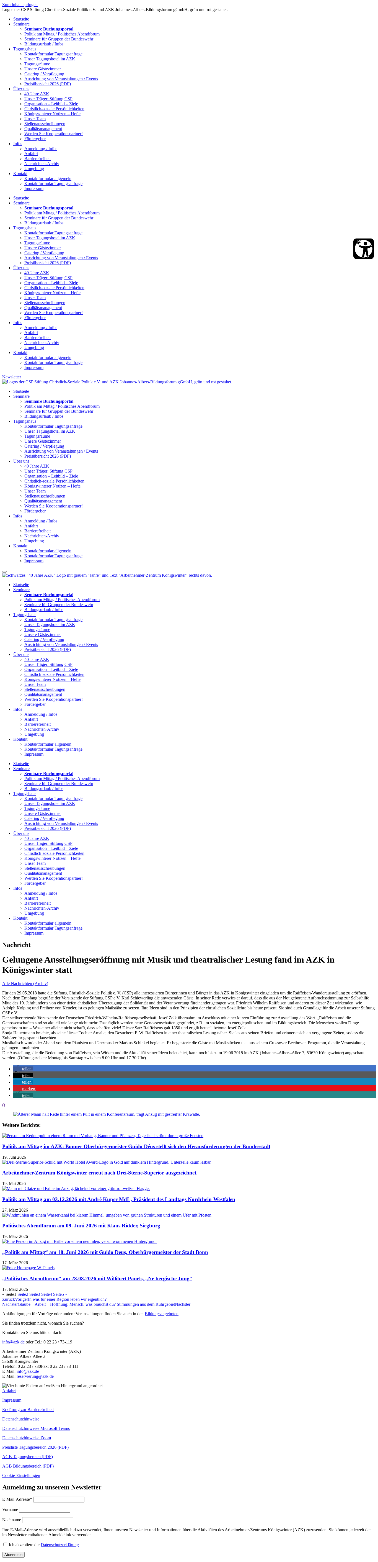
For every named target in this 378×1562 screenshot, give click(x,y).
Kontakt (20, 173)
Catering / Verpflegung (44, 73)
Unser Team (35, 118)
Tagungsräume (37, 63)
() (3, 1104)
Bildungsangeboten (161, 1313)
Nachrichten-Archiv (41, 163)
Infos (17, 143)
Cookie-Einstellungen (21, 1475)
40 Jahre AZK (36, 93)
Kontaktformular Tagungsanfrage (53, 54)
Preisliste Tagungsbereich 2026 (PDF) (35, 1447)
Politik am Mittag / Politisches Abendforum (62, 34)
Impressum (33, 188)
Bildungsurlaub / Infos (43, 44)
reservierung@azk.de (35, 1376)
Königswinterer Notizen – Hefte (52, 113)
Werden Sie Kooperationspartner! (53, 133)
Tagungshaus (24, 49)
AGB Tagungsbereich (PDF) (27, 1456)
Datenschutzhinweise (20, 1419)
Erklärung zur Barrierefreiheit (28, 1409)
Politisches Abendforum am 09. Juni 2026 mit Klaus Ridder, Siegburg (81, 1225)
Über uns (21, 88)
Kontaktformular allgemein (47, 178)
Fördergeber (35, 138)
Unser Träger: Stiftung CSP (48, 98)
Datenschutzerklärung (60, 1544)
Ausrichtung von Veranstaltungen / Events (61, 78)
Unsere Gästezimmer (42, 68)
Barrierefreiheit (37, 158)
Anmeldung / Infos (40, 148)
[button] (23, 1068)
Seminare (21, 24)
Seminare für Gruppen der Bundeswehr (58, 39)
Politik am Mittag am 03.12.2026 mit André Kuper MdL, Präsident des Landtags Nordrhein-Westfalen (118, 1199)
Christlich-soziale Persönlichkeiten (54, 108)
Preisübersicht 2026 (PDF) (47, 83)
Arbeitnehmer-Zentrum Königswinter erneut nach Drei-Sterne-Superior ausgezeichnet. (100, 1173)
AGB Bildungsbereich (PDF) (28, 1466)
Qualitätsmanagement (43, 128)
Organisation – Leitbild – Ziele (51, 103)
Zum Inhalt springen (20, 4)
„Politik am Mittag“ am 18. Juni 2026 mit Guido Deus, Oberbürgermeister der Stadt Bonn (105, 1252)
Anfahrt (31, 153)
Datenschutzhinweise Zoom (26, 1437)
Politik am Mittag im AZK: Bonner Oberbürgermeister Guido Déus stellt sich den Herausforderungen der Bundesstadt (136, 1146)
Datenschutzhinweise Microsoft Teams (36, 1428)
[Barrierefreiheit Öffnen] (363, 249)
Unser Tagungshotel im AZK (49, 59)
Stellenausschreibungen (44, 123)
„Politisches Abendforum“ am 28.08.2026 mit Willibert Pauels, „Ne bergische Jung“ (97, 1278)
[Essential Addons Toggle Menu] (4, 572)
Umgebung (34, 168)
